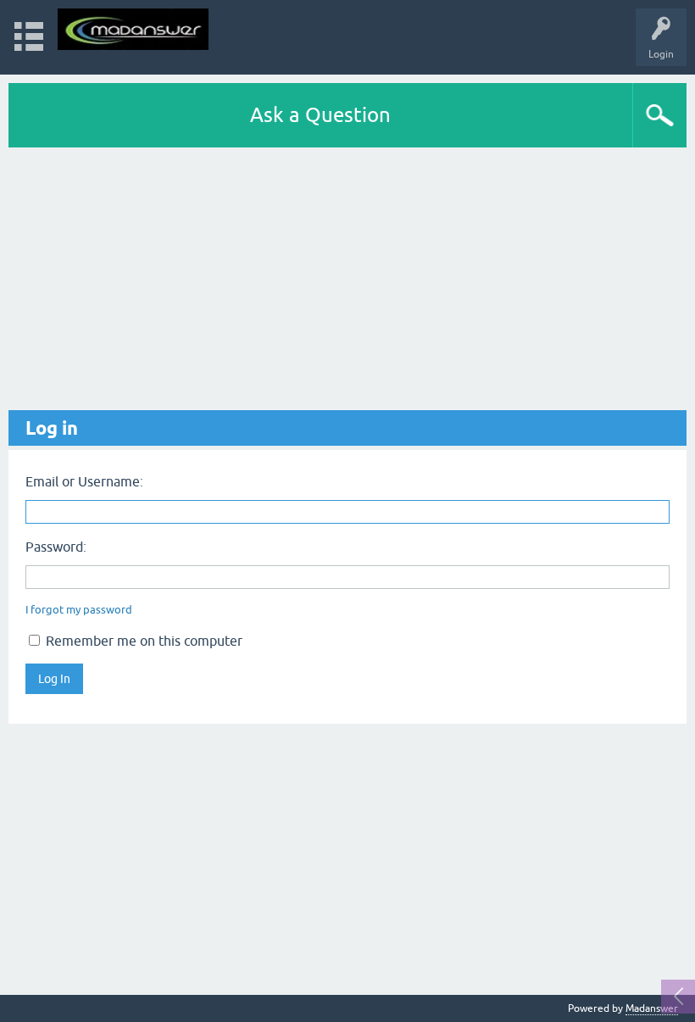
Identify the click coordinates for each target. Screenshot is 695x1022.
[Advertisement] (347, 278)
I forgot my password (78, 609)
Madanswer (652, 1008)
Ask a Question (320, 114)
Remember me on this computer (142, 640)
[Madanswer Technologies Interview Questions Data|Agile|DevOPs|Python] (133, 29)
